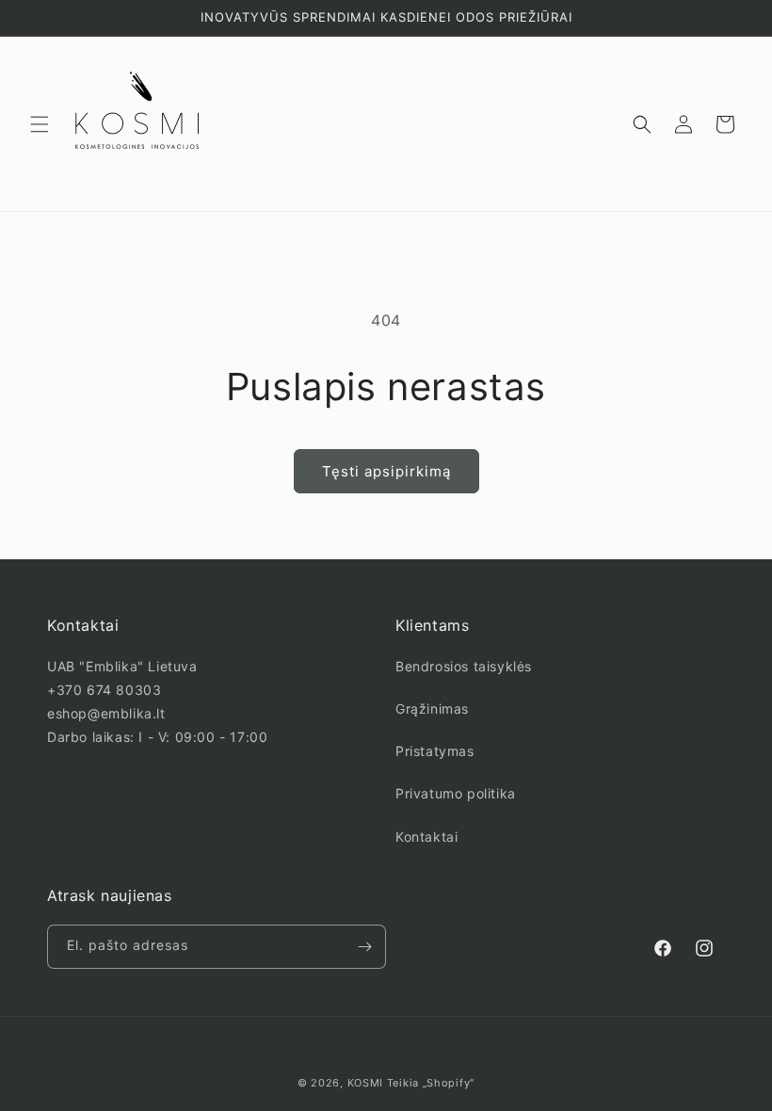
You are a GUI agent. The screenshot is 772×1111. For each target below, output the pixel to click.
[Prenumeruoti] (364, 947)
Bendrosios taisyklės (463, 666)
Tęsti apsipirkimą (386, 471)
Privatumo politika (455, 793)
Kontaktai (426, 837)
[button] (39, 124)
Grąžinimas (432, 708)
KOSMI (365, 1082)
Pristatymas (434, 751)
